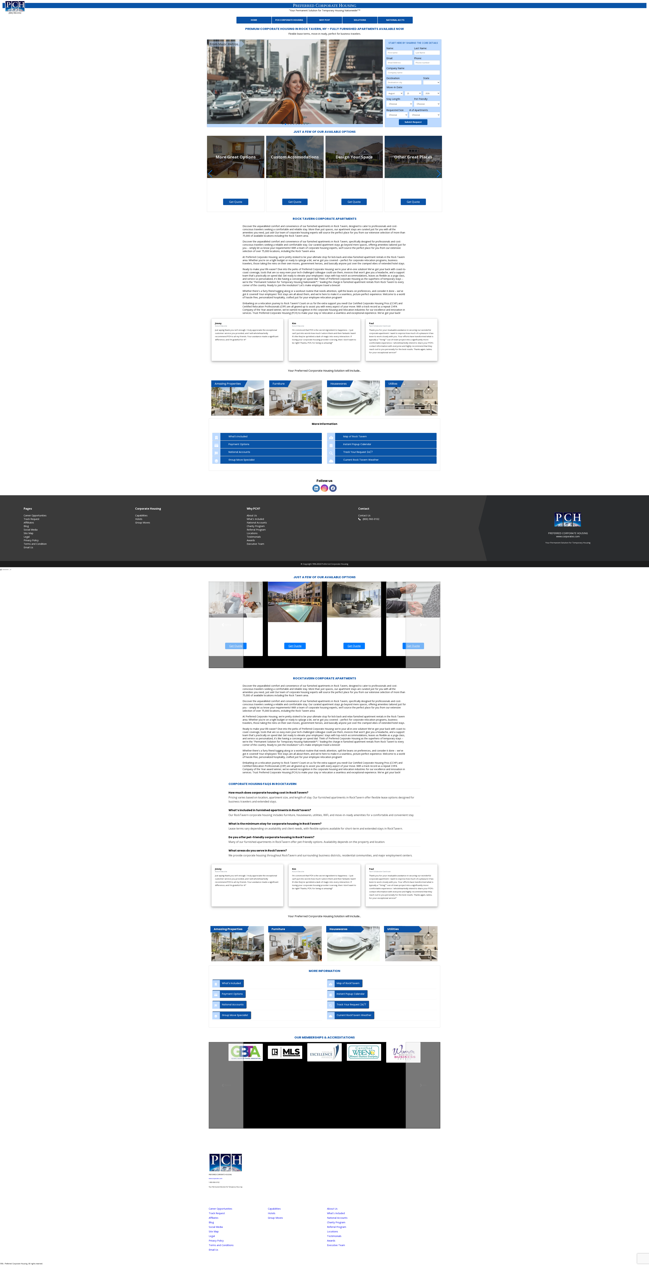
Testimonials (254, 536)
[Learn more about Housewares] (353, 943)
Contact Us (364, 515)
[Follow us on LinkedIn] (329, 1143)
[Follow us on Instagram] (310, 1143)
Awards (251, 540)
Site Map (28, 533)
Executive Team (255, 543)
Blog (26, 526)
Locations (252, 533)
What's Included (255, 519)
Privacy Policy (31, 540)
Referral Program (256, 529)
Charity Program (256, 526)
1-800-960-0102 (214, 1182)
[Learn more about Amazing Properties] (237, 943)
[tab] (267, 436)
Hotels (138, 519)
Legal (27, 536)
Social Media (31, 529)
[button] (282, 124)
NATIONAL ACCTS (395, 20)
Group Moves (142, 522)
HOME (254, 20)
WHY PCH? (324, 20)
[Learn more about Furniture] (295, 943)
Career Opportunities (35, 515)
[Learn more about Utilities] (411, 943)
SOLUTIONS (360, 20)
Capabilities (141, 515)
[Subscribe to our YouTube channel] (338, 1143)
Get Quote (235, 202)
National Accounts (257, 522)
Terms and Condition (35, 543)
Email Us (28, 547)
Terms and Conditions (221, 1245)
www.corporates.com (215, 1178)
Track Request (31, 519)
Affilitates (29, 522)
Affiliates (213, 1217)
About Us (252, 515)
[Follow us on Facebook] (319, 1143)
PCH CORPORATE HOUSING (289, 20)
